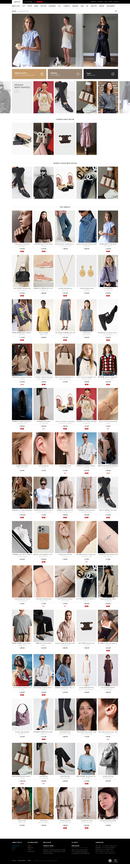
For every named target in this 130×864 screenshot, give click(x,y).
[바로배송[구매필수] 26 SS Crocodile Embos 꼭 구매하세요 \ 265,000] (22, 139)
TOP (23, 6)
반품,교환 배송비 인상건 (23, 11)
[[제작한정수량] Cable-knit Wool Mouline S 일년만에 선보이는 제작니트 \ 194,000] (108, 97)
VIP (87, 6)
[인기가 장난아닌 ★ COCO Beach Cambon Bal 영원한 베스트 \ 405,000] (86, 183)
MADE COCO (16, 6)
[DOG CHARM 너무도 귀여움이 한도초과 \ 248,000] (43, 139)
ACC (59, 6)
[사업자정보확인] (112, 847)
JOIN (105, 1)
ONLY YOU (94, 6)
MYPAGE (93, 1)
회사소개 (14, 860)
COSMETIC (66, 6)
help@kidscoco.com (112, 852)
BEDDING (75, 6)
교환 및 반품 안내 (31, 851)
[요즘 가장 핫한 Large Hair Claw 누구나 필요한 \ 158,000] (65, 139)
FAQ (13, 849)
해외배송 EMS (31, 847)
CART (115, 1)
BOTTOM (43, 6)
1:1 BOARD (100, 1)
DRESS (36, 6)
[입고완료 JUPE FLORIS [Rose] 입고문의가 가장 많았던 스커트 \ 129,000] (86, 139)
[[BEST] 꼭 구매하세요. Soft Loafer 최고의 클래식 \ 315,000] (65, 97)
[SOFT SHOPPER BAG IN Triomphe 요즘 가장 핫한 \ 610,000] (43, 183)
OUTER (29, 6)
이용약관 (29, 860)
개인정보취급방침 (21, 860)
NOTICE (14, 847)
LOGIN (110, 1)
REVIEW (101, 6)
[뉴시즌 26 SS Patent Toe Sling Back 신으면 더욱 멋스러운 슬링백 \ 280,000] (65, 183)
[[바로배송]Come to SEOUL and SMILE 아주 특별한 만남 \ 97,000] (43, 97)
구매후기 (29, 849)
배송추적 (29, 845)
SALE (82, 6)
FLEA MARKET (111, 6)
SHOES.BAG (52, 6)
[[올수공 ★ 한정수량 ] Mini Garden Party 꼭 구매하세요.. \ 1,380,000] (86, 97)
